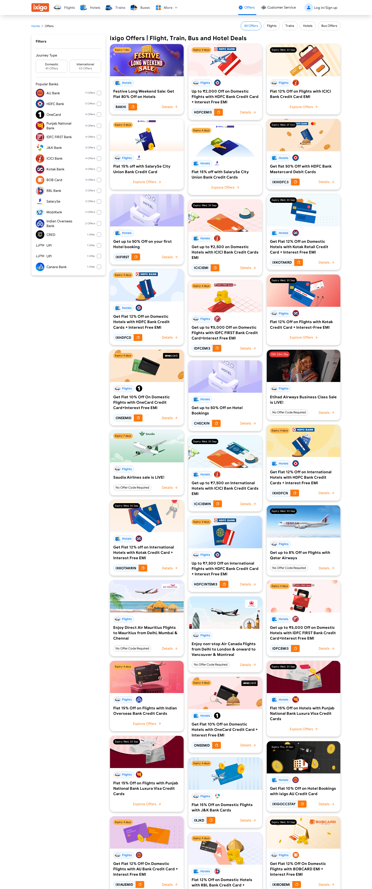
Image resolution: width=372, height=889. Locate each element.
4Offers (90, 114)
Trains (289, 25)
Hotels (307, 25)
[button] (51, 66)
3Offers (90, 190)
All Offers (251, 25)
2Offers (90, 212)
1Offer (91, 234)
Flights (271, 25)
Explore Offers (144, 182)
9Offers (90, 92)
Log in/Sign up (325, 7)
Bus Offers (329, 25)
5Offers (90, 103)
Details (167, 107)
